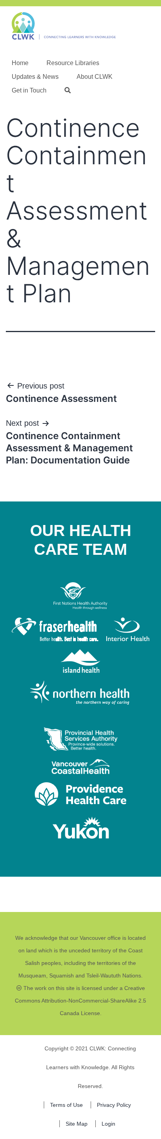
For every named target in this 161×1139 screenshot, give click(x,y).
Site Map (77, 1124)
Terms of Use (66, 1105)
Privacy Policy (114, 1105)
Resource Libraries (73, 63)
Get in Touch (29, 90)
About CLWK (95, 76)
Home (20, 63)
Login (108, 1124)
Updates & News (35, 76)
